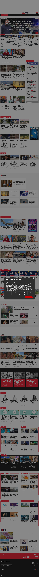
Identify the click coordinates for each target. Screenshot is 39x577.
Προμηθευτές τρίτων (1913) (26, 284)
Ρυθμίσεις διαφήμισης (9, 289)
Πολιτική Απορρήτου (14, 290)
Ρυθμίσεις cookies (8, 290)
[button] (10, 297)
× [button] (33, 278)
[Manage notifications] (1, 575)
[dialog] (19, 288)
